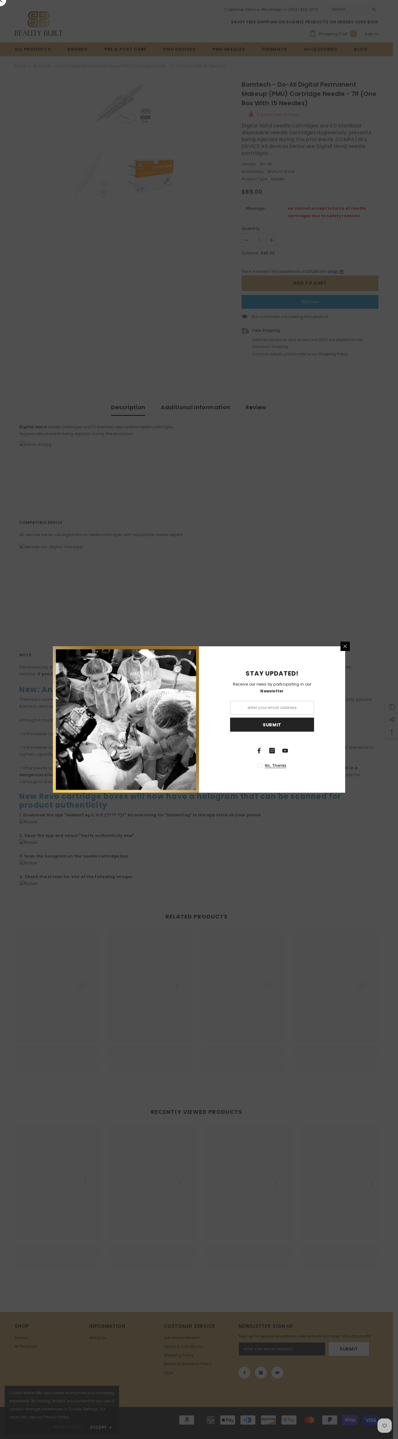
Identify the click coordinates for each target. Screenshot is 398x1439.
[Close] (345, 646)
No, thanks (275, 765)
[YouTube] (285, 750)
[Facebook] (259, 750)
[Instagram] (272, 750)
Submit (272, 725)
